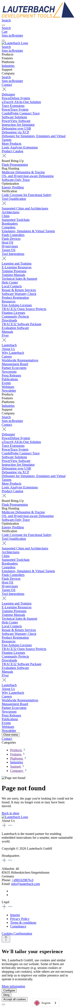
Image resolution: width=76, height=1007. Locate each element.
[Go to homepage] (38, 16)
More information (13, 986)
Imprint (15, 915)
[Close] (3, 1004)
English (46, 1002)
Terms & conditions (23, 922)
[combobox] (45, 1003)
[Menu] (3, 25)
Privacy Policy (20, 919)
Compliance (18, 926)
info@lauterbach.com (25, 884)
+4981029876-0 (22, 880)
